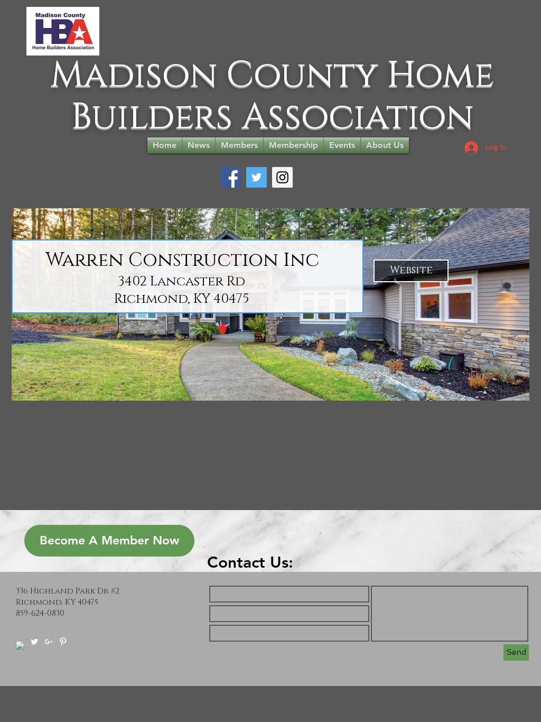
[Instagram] (282, 177)
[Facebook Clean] (20, 645)
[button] (411, 271)
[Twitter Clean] (34, 641)
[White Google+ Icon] (48, 641)
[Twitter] (256, 177)
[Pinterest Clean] (63, 641)
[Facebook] (230, 177)
